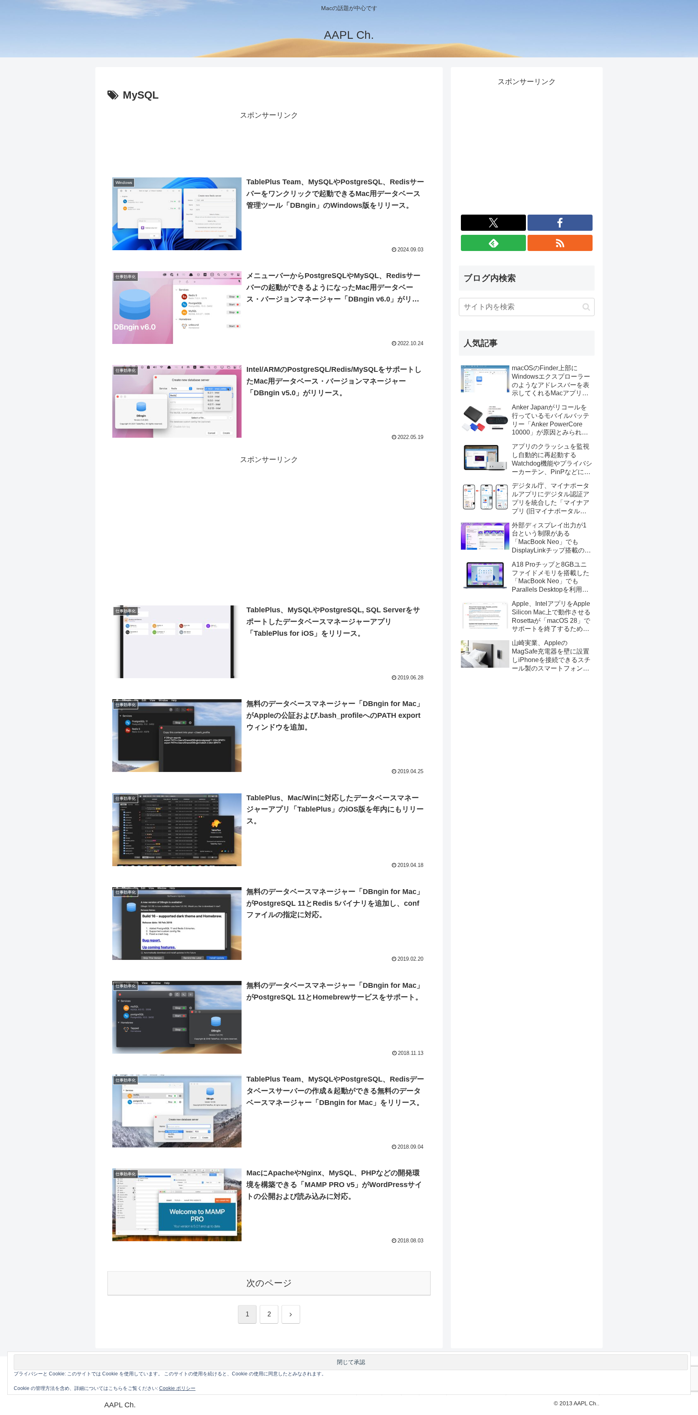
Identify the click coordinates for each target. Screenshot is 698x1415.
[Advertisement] (269, 140)
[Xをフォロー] (493, 223)
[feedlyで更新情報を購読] (493, 243)
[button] (586, 307)
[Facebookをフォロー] (560, 223)
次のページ (269, 1283)
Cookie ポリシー (177, 1388)
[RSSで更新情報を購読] (560, 243)
